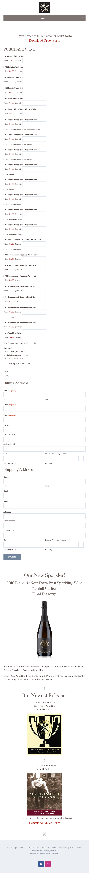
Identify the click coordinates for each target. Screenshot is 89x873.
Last (47, 399)
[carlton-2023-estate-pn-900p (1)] (44, 774)
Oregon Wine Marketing (49, 853)
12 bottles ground (16, 351)
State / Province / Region (55, 453)
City (5, 453)
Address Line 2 (9, 444)
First (5, 399)
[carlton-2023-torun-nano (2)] (44, 714)
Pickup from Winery (14, 358)
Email (9, 404)
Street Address (9, 434)
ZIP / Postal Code (10, 463)
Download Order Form (44, 41)
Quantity (18, 60)
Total (5, 371)
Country (48, 463)
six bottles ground (17, 355)
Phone (9, 415)
